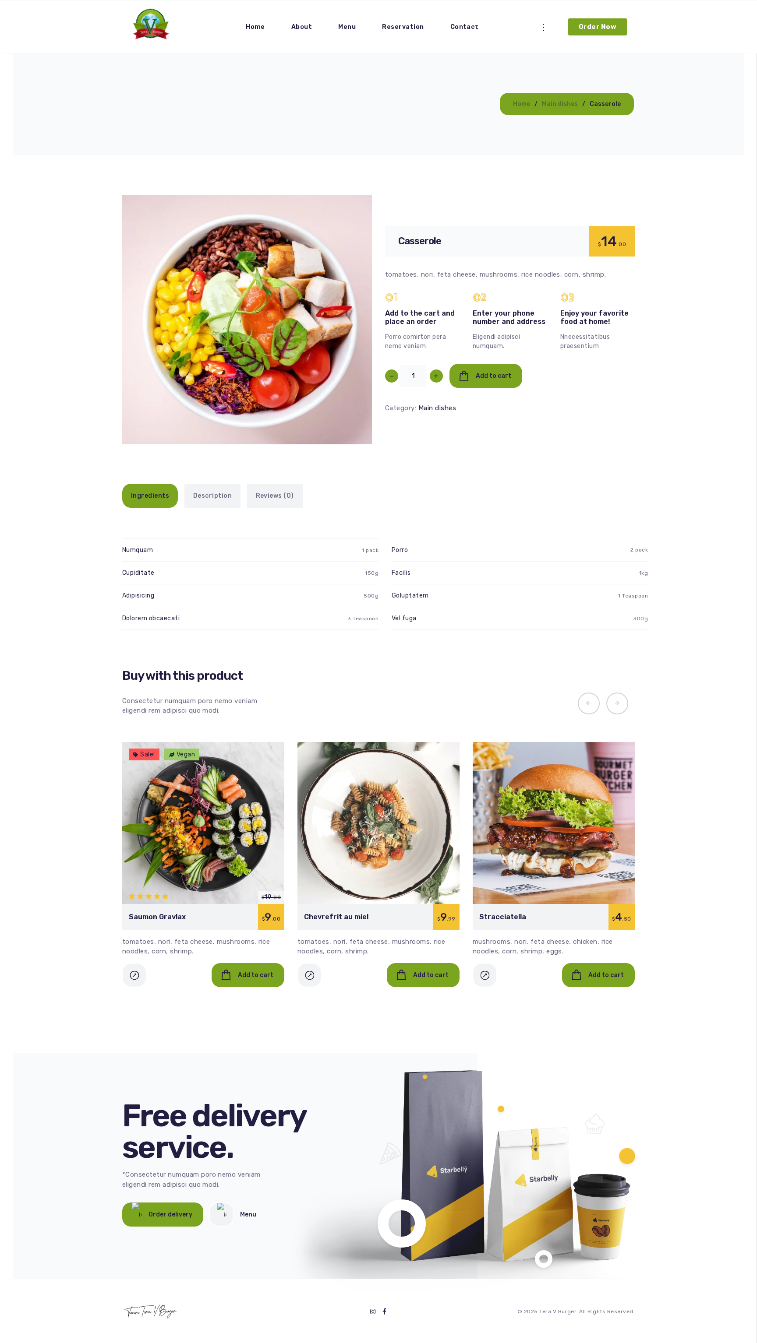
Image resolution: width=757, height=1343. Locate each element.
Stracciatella (502, 917)
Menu (347, 27)
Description (212, 495)
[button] (353, 426)
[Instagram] (372, 1311)
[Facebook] (384, 1311)
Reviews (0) (275, 495)
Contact (464, 27)
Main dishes (560, 104)
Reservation (403, 27)
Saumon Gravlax (157, 917)
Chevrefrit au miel (336, 917)
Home (255, 27)
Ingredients (150, 495)
